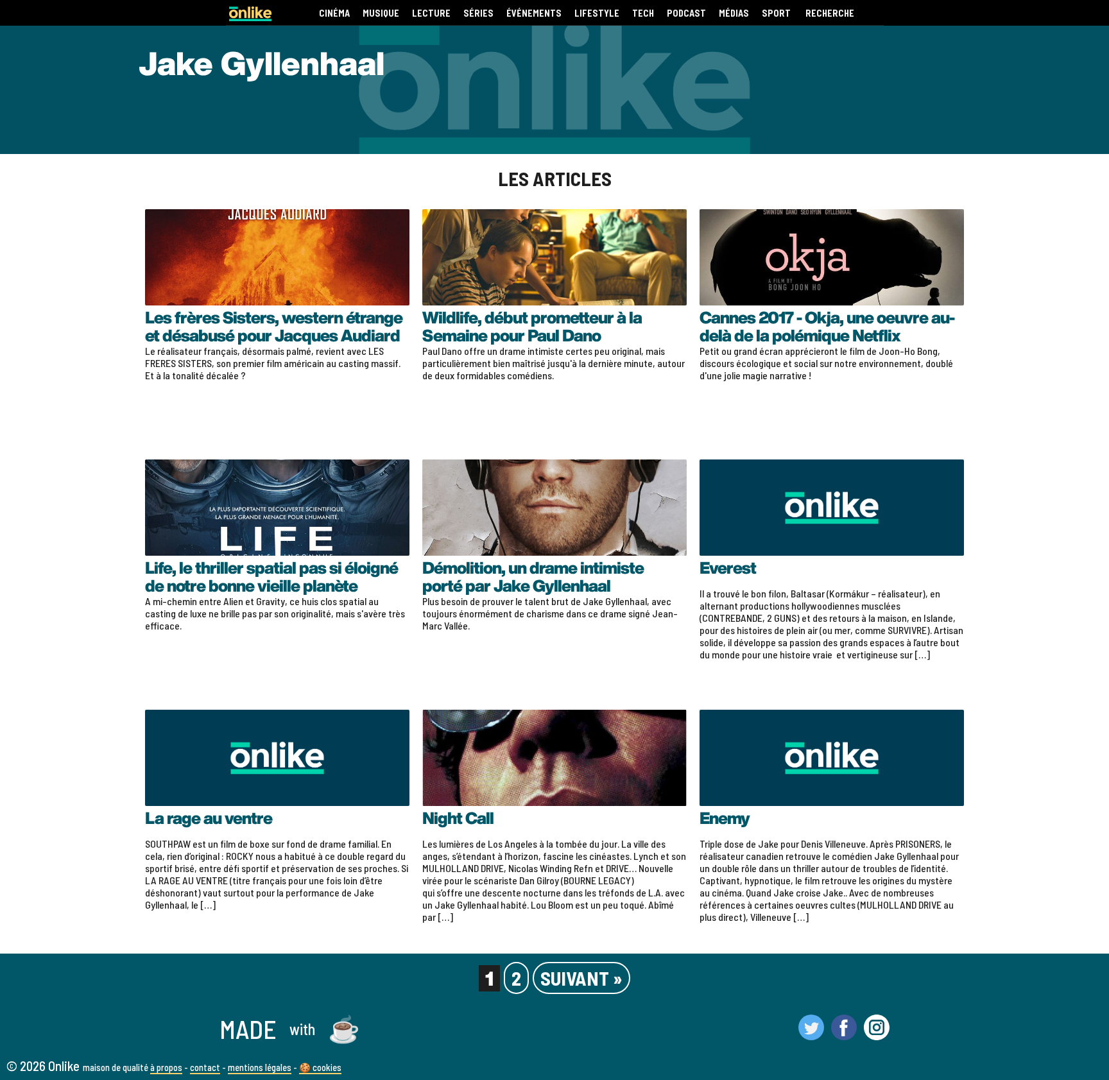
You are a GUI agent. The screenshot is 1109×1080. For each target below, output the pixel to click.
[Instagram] (877, 1034)
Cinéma (334, 13)
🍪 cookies (320, 1067)
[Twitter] (811, 1034)
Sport (776, 13)
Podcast (686, 13)
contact (205, 1067)
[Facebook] (844, 1034)
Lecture (431, 13)
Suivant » (581, 978)
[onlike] (250, 17)
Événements (534, 13)
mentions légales (259, 1067)
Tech (643, 13)
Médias (734, 13)
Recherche (829, 13)
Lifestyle (596, 13)
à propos (166, 1067)
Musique (381, 13)
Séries (478, 13)
